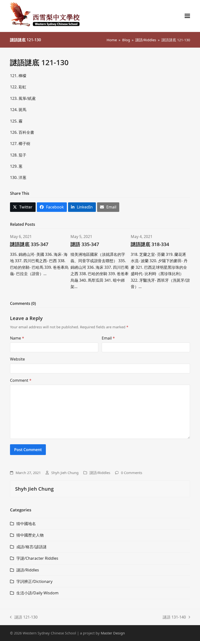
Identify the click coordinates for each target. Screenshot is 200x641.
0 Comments (131, 472)
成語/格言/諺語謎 (31, 546)
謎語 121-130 (24, 617)
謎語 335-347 (84, 244)
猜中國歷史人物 (30, 535)
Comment (20, 380)
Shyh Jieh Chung (65, 472)
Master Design (113, 633)
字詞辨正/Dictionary (34, 581)
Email (108, 338)
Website (17, 359)
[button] (187, 16)
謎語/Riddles (100, 472)
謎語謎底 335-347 (29, 244)
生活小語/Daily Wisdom (37, 593)
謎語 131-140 (174, 617)
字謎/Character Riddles (37, 558)
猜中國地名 (26, 523)
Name (17, 338)
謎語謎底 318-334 (150, 244)
